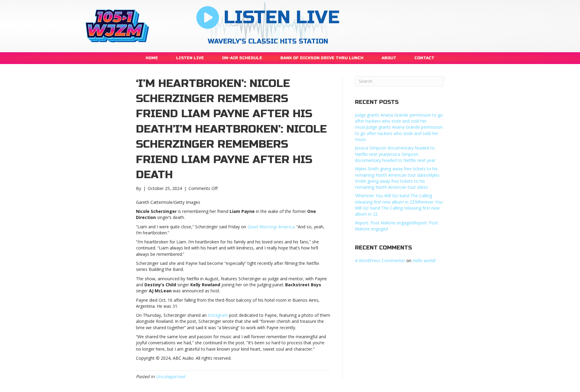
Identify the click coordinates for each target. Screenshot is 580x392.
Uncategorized (170, 376)
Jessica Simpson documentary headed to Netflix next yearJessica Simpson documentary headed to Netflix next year (395, 154)
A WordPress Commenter (380, 260)
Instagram (218, 315)
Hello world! (424, 260)
